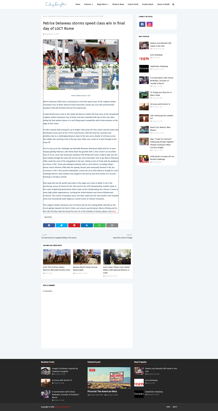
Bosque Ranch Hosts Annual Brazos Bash (85, 268)
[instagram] (150, 24)
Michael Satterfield (96, 395)
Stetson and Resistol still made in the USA (160, 44)
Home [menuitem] (78, 4)
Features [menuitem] (87, 4)
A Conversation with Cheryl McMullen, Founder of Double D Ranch (161, 81)
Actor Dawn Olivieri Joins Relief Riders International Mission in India (116, 270)
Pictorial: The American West (102, 391)
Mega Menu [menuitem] (101, 4)
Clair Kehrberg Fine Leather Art (161, 117)
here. (114, 211)
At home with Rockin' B (160, 104)
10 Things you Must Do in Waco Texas (161, 93)
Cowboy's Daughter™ (62, 407)
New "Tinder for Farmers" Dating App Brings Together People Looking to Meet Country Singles (162, 143)
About (175, 407)
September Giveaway (159, 66)
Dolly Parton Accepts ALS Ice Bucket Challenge (162, 157)
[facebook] (142, 24)
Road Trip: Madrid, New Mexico (160, 128)
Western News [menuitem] (118, 4)
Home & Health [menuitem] (163, 4)
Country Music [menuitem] (148, 4)
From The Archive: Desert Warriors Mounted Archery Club (56, 268)
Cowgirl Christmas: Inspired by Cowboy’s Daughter (65, 370)
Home (45, 16)
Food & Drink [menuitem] (133, 4)
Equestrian (52, 16)
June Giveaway (156, 55)
